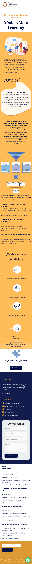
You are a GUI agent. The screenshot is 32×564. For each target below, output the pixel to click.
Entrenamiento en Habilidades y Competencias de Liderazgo (16, 361)
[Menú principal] (28, 4)
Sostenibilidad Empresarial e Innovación (15, 524)
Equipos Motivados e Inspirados (12, 506)
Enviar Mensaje (11, 455)
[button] (16, 368)
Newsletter (7, 549)
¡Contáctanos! (16, 346)
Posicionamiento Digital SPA (17, 562)
